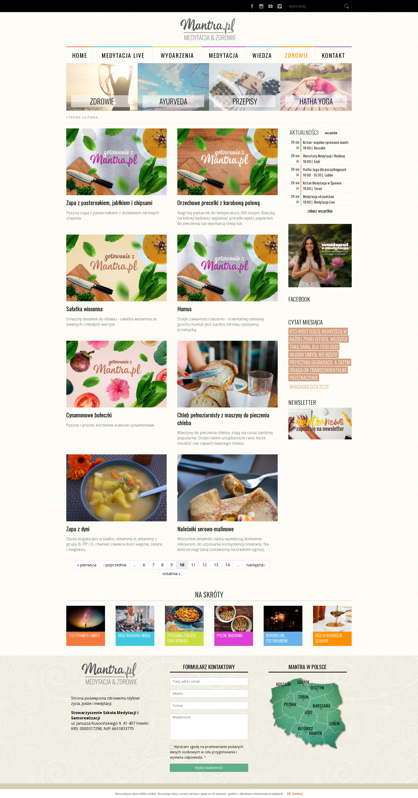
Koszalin (283, 684)
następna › (256, 565)
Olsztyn (317, 688)
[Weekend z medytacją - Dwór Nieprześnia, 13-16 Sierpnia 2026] (320, 255)
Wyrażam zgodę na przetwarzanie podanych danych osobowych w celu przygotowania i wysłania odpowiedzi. (206, 752)
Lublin (334, 723)
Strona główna (82, 117)
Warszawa (321, 706)
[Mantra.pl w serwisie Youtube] (270, 6)
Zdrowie (296, 55)
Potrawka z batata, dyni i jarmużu (182, 638)
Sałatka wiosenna (84, 308)
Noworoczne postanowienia (277, 638)
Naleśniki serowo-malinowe (205, 528)
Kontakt (333, 55)
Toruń (303, 697)
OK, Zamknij (295, 793)
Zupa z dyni (78, 528)
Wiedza (262, 55)
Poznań (290, 704)
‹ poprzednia (114, 565)
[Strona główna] (209, 41)
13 (216, 565)
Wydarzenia (177, 55)
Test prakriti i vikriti (84, 635)
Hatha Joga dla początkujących (324, 169)
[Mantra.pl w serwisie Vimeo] (280, 6)
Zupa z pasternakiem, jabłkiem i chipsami (109, 202)
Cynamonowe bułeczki (89, 414)
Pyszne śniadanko (230, 635)
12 (204, 565)
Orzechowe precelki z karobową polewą (218, 202)
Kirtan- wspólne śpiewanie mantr (326, 142)
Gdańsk (303, 682)
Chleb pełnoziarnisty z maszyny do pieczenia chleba (223, 418)
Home (79, 55)
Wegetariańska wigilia (134, 635)
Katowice (305, 729)
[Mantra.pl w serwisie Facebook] (252, 6)
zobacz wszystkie (319, 211)
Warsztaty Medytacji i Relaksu (324, 155)
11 (193, 565)
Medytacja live (123, 55)
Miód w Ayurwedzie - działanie (329, 638)
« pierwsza (86, 565)
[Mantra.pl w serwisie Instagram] (261, 6)
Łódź (308, 712)
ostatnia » (171, 573)
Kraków (315, 733)
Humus (184, 308)
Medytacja (224, 55)
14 (227, 565)
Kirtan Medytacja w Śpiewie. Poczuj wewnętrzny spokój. (322, 185)
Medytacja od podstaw (318, 196)
